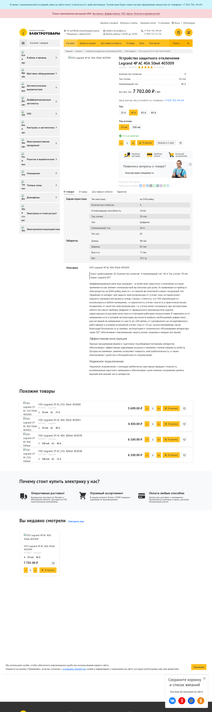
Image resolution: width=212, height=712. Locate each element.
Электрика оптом (148, 22)
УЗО (123, 13)
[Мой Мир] (147, 185)
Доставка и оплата (111, 43)
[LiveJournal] (157, 185)
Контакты (154, 43)
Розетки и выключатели (146, 13)
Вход (177, 22)
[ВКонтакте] (140, 185)
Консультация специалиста (139, 172)
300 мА (136, 127)
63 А (143, 112)
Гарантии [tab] (121, 191)
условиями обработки (74, 668)
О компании (163, 22)
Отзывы (130, 43)
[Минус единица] (121, 143)
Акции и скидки (88, 43)
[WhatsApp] (164, 185)
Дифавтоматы (112, 13)
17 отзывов (159, 67)
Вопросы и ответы (129, 22)
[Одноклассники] (144, 185)
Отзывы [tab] (83, 191)
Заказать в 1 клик (166, 142)
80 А (153, 112)
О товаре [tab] (69, 191)
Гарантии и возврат (109, 22)
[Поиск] (188, 43)
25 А (123, 112)
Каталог (70, 43)
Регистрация (189, 22)
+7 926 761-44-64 (152, 30)
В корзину (147, 142)
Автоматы (97, 13)
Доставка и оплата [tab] (102, 191)
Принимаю (198, 667)
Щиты (129, 13)
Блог (142, 43)
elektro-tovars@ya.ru (116, 30)
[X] (150, 185)
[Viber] (161, 185)
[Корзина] (189, 32)
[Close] (204, 678)
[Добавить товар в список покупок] (180, 143)
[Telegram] (168, 185)
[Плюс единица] (133, 143)
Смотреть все (76, 521)
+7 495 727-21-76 (152, 34)
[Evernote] (154, 185)
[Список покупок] (178, 32)
